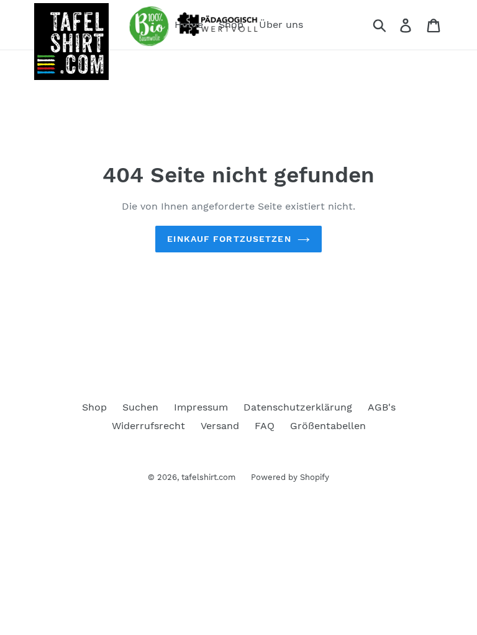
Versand (220, 426)
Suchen (140, 407)
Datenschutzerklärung (297, 407)
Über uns (281, 24)
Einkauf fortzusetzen (229, 239)
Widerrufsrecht (148, 426)
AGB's (382, 407)
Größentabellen (328, 426)
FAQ (265, 426)
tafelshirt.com (208, 477)
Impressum (201, 407)
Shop (231, 24)
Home (189, 24)
